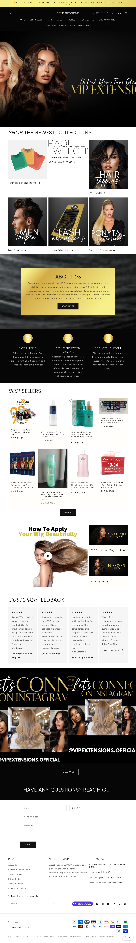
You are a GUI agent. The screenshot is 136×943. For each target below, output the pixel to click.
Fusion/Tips (98, 581)
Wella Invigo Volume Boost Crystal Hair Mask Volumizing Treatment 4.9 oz (52, 495)
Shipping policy (90, 937)
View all (68, 512)
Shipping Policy (15, 874)
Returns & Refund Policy (19, 869)
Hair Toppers (97, 192)
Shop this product (51, 653)
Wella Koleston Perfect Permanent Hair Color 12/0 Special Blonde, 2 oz (22, 485)
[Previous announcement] (9, 3)
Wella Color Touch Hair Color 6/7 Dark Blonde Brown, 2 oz (112, 485)
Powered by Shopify (34, 937)
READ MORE (68, 306)
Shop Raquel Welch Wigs (22, 655)
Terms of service (76, 937)
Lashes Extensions (59, 250)
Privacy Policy (14, 879)
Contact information (106, 937)
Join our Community (17, 888)
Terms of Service (15, 883)
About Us (12, 865)
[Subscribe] (53, 904)
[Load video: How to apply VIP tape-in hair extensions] (48, 556)
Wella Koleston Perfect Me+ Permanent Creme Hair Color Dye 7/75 (112, 420)
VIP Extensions (20, 937)
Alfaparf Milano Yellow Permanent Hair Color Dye (21, 432)
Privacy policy (62, 937)
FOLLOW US (68, 772)
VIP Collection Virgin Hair (106, 550)
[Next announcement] (127, 3)
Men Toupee (16, 250)
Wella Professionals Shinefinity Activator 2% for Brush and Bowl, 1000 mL (82, 486)
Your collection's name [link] (22, 182)
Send (28, 844)
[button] (11, 13)
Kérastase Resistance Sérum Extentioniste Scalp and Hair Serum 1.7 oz (82, 435)
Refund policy (49, 937)
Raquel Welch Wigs (60, 161)
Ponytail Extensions (100, 250)
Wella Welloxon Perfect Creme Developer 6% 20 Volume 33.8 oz (52, 434)
